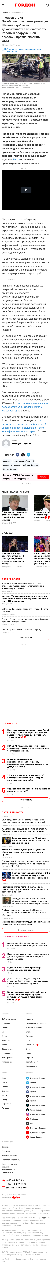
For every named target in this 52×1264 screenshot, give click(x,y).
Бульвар (8, 533)
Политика (6, 1023)
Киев (4, 1078)
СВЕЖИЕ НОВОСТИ (13, 812)
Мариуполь (6, 1104)
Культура (6, 1040)
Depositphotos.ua (40, 1218)
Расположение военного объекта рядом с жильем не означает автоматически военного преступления (23, 586)
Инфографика (8, 1057)
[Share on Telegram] (28, 455)
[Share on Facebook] (17, 455)
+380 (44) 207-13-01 (15, 1180)
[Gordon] (25, 5)
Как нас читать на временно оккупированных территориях (9, 1168)
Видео (28, 1053)
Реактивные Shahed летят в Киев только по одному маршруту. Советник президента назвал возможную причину (25, 889)
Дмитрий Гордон (37, 1078)
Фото (28, 1049)
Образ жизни (7, 1049)
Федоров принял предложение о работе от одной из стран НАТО (28, 790)
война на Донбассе (30, 465)
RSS (31, 1123)
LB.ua (16, 159)
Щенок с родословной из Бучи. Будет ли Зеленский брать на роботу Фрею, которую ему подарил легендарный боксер (27, 996)
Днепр (4, 1099)
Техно (4, 1045)
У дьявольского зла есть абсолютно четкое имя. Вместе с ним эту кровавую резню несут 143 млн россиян (25, 598)
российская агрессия (11, 465)
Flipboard (34, 1119)
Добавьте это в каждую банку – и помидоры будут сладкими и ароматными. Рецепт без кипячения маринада (27, 981)
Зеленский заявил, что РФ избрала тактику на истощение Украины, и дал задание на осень (30, 840)
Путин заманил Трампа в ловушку (22, 629)
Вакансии (6, 1147)
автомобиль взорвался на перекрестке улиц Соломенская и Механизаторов (25, 407)
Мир (14, 523)
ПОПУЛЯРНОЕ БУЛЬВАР (15, 936)
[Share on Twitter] (23, 455)
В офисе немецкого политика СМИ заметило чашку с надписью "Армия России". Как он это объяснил (24, 912)
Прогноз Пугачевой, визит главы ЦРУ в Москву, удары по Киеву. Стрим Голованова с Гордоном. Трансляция (31, 875)
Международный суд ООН (24, 461)
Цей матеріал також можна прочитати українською (22, 50)
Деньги (5, 1027)
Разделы (29, 1014)
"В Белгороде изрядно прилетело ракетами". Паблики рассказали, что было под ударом (24, 830)
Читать (43, 477)
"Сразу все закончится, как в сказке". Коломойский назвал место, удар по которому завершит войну (25, 777)
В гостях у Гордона (34, 1027)
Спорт (4, 1036)
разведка (6, 461)
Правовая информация (12, 1160)
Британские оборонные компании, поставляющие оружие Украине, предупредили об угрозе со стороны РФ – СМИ (25, 863)
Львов (4, 1082)
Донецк (5, 1091)
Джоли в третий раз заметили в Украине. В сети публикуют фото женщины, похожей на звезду (13, 558)
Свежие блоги (11, 579)
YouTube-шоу (32, 1062)
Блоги (28, 1032)
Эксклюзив (30, 1045)
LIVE (28, 1040)
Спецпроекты (31, 1066)
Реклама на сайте (9, 1155)
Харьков (5, 1095)
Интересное (7, 1062)
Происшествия (17, 13)
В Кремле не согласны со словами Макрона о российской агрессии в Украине (14, 516)
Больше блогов (25, 637)
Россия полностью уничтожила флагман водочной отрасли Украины (25, 620)
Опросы (29, 1057)
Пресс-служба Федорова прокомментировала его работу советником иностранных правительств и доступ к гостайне (27, 763)
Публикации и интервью (36, 1023)
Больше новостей (25, 930)
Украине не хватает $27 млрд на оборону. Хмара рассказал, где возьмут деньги (26, 923)
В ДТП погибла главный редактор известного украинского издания (24, 968)
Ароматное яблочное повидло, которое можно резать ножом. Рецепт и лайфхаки (27, 944)
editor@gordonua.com (16, 1187)
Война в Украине (9, 1019)
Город (4, 1073)
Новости (5, 1014)
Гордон (5, 13)
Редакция (6, 1151)
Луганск (5, 1108)
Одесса (5, 1087)
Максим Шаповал (10, 469)
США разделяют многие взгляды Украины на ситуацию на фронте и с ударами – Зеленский (24, 820)
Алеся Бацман (36, 1110)
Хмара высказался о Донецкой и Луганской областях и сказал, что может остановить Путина (23, 852)
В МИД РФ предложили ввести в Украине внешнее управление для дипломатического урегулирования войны (28, 748)
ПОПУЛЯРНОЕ (10, 723)
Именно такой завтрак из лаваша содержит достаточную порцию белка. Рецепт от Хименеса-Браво (28, 956)
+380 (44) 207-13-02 (16, 1184)
